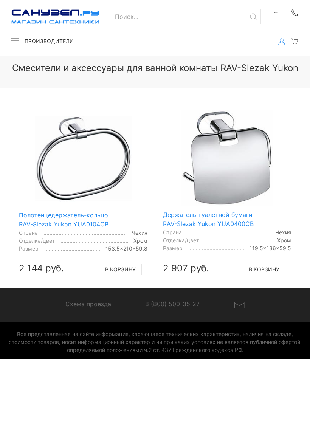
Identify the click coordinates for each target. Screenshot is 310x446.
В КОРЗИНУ (120, 269)
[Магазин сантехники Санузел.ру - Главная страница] (49, 17)
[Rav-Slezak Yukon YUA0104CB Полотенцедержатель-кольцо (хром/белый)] (83, 158)
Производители (49, 41)
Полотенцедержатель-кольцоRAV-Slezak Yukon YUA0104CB (63, 219)
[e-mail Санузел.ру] (276, 12)
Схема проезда (88, 304)
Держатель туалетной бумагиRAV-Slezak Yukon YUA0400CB (208, 219)
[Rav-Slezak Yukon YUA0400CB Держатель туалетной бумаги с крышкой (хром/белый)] (227, 158)
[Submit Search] (253, 16)
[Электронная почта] (239, 304)
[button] (15, 41)
